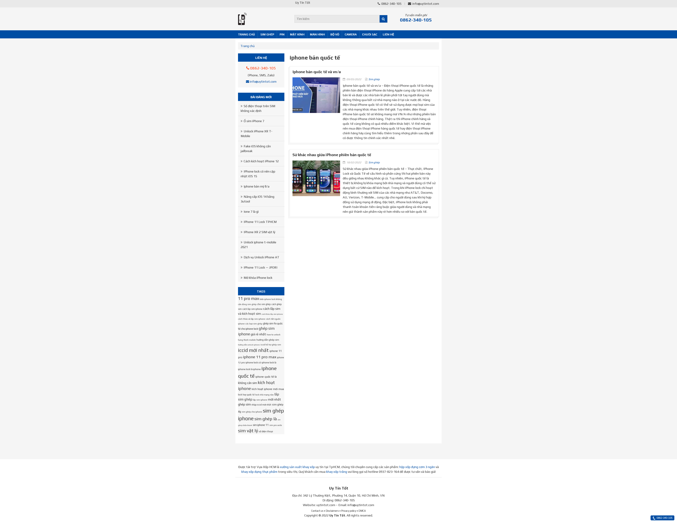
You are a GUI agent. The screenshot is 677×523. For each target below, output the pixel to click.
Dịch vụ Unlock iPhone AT (261, 257)
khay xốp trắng (336, 471)
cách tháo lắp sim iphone (272, 314)
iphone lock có (253, 362)
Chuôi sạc (369, 34)
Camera (351, 34)
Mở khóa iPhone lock (258, 277)
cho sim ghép (264, 304)
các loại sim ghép (253, 323)
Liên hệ (388, 34)
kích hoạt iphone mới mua (268, 388)
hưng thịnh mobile (247, 340)
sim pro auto (275, 425)
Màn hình (317, 34)
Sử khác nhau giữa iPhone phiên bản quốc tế (331, 155)
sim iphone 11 (261, 424)
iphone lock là (269, 362)
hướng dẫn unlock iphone (249, 345)
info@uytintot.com (425, 3)
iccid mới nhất (253, 350)
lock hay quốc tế (246, 394)
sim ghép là (265, 418)
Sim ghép (267, 34)
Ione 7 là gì (251, 211)
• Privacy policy (347, 510)
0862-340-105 (391, 3)
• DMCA (361, 510)
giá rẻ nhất (258, 334)
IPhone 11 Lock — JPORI (260, 267)
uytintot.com (325, 505)
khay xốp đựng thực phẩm (259, 471)
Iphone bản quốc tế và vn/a (316, 72)
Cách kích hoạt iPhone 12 (261, 161)
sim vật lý (248, 430)
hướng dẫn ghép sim (268, 339)
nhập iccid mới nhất (261, 404)
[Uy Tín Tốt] (261, 19)
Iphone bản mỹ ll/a (256, 186)
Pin (282, 34)
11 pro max (248, 298)
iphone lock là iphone (249, 369)
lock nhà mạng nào (264, 394)
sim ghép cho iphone (252, 412)
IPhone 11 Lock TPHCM (260, 222)
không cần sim (247, 383)
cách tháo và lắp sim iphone (251, 319)
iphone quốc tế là (266, 376)
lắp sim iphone (260, 400)
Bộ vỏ (334, 34)
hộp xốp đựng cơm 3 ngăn (417, 467)
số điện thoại (266, 431)
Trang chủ (246, 34)
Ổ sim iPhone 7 (254, 121)
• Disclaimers (331, 510)
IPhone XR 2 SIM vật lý (259, 232)
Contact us (317, 510)
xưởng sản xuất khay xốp (297, 467)
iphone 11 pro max (259, 357)
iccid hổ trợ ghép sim (271, 344)
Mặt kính (297, 34)
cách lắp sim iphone (252, 309)
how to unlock (273, 334)
